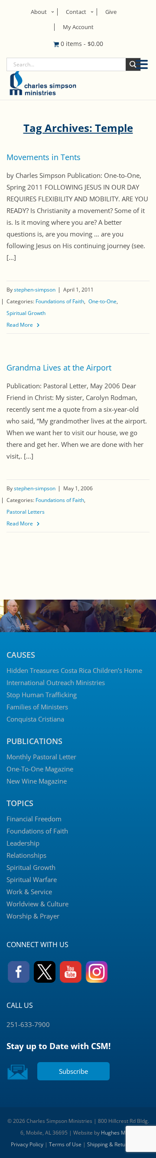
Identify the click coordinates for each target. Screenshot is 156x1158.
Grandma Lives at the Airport (58, 367)
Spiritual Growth (26, 313)
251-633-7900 (28, 1024)
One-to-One (102, 301)
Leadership (22, 843)
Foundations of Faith (60, 301)
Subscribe (73, 1071)
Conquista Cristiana (35, 719)
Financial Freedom (34, 818)
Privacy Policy (27, 1144)
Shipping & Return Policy (116, 1144)
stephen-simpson (34, 289)
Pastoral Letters (25, 511)
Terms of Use (65, 1144)
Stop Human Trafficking (41, 694)
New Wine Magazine (36, 781)
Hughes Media (118, 1132)
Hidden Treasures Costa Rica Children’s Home (74, 670)
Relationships (26, 855)
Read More (19, 324)
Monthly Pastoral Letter (41, 756)
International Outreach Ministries (55, 682)
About (39, 12)
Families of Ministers (37, 706)
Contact (76, 12)
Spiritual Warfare (31, 879)
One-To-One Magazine (39, 768)
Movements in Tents (43, 157)
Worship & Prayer (32, 916)
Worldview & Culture (37, 903)
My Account (78, 27)
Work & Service (29, 891)
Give (111, 12)
